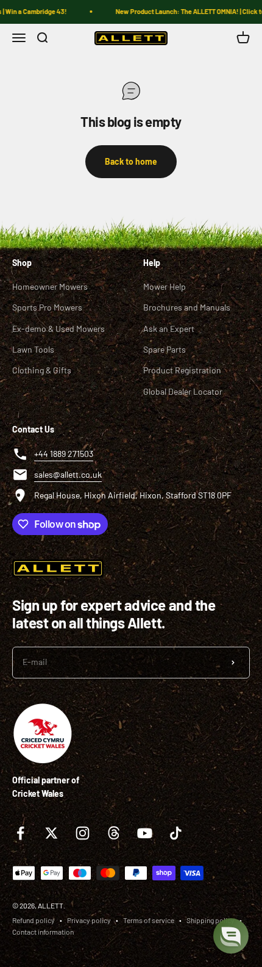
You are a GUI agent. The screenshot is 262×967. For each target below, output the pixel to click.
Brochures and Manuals (186, 307)
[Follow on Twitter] (51, 833)
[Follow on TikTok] (176, 833)
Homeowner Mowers (50, 286)
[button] (231, 936)
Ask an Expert (168, 328)
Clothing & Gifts (41, 370)
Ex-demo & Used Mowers (58, 328)
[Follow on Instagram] (82, 833)
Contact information (43, 931)
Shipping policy (210, 920)
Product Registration (182, 370)
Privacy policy (89, 920)
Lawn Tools (33, 349)
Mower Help (164, 286)
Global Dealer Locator (182, 391)
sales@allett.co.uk (68, 474)
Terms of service (148, 920)
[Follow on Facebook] (20, 833)
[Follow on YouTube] (144, 833)
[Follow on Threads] (113, 833)
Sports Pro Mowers (47, 307)
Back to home (131, 161)
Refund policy (33, 920)
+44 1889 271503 (63, 453)
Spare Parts (164, 349)
